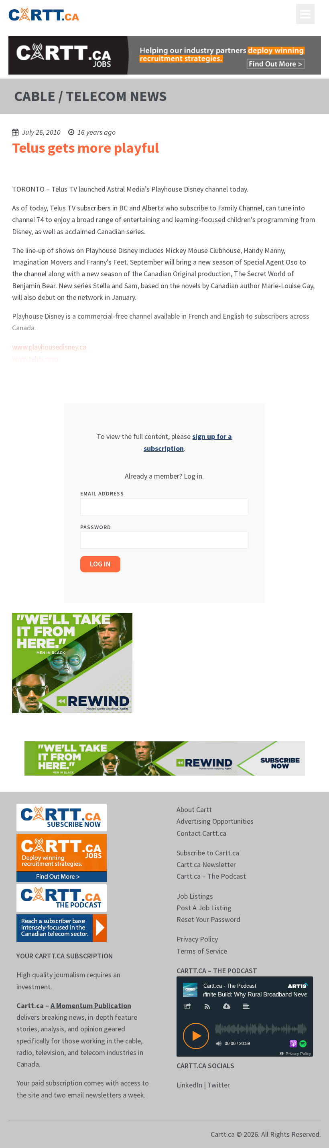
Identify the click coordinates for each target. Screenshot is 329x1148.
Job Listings (195, 896)
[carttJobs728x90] (164, 55)
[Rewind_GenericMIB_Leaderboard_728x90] (164, 757)
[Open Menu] (305, 14)
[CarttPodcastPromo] (61, 897)
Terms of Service (202, 951)
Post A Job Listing (204, 907)
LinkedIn (189, 1084)
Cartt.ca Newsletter (206, 864)
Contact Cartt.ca (201, 833)
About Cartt (194, 809)
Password (95, 527)
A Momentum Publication (91, 1005)
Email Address (102, 493)
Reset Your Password (208, 919)
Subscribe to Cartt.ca (208, 852)
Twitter (218, 1084)
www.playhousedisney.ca (49, 347)
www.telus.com (35, 358)
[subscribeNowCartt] (61, 816)
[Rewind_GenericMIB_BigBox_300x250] (72, 662)
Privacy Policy (197, 939)
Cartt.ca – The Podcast (211, 876)
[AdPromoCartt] (61, 927)
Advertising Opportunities (215, 821)
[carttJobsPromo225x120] (61, 857)
